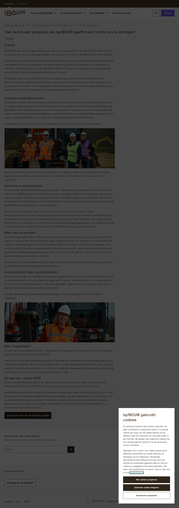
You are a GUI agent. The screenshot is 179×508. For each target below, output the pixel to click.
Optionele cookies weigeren (146, 487)
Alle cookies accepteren (146, 480)
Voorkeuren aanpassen (146, 495)
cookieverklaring (136, 473)
